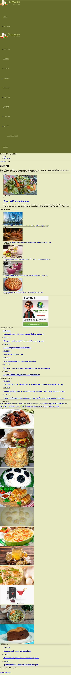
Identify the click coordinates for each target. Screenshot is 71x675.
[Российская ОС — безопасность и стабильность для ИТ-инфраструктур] (13, 224)
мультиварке (32, 403)
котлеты (21, 403)
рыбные (17, 406)
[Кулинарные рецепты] (10, 6)
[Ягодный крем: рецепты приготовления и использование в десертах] (13, 274)
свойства (28, 406)
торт (54, 406)
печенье (38, 403)
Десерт (6, 107)
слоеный (39, 406)
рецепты (11, 406)
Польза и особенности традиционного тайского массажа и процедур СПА (27, 242)
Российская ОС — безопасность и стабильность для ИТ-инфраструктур (26, 226)
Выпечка (6, 97)
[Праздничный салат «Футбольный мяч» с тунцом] (17, 486)
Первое (6, 59)
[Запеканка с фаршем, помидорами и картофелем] (17, 545)
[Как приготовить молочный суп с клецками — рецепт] (17, 525)
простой (65, 403)
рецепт (4, 406)
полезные (46, 403)
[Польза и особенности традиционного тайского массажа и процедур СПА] (13, 241)
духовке (16, 403)
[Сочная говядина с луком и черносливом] (17, 428)
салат (23, 406)
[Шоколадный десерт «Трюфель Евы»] (17, 643)
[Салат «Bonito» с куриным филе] (17, 467)
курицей (26, 403)
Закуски (6, 88)
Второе (6, 68)
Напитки (6, 116)
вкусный (2, 403)
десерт (12, 403)
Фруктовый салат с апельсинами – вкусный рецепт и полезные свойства (26, 259)
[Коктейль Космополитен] (17, 604)
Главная (2, 161)
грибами (7, 403)
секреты (34, 406)
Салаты (6, 78)
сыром (50, 406)
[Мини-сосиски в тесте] (17, 506)
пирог (41, 403)
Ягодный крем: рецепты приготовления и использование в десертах (25, 275)
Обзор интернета (12, 136)
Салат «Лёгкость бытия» (16, 201)
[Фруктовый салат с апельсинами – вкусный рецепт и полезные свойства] (13, 257)
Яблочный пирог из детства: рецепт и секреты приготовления (23, 292)
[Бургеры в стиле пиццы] (17, 447)
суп (44, 406)
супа (46, 406)
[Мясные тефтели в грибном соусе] (17, 584)
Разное (6, 126)
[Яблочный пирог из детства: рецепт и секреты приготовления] (13, 290)
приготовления (56, 403)
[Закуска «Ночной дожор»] (17, 623)
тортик (57, 406)
